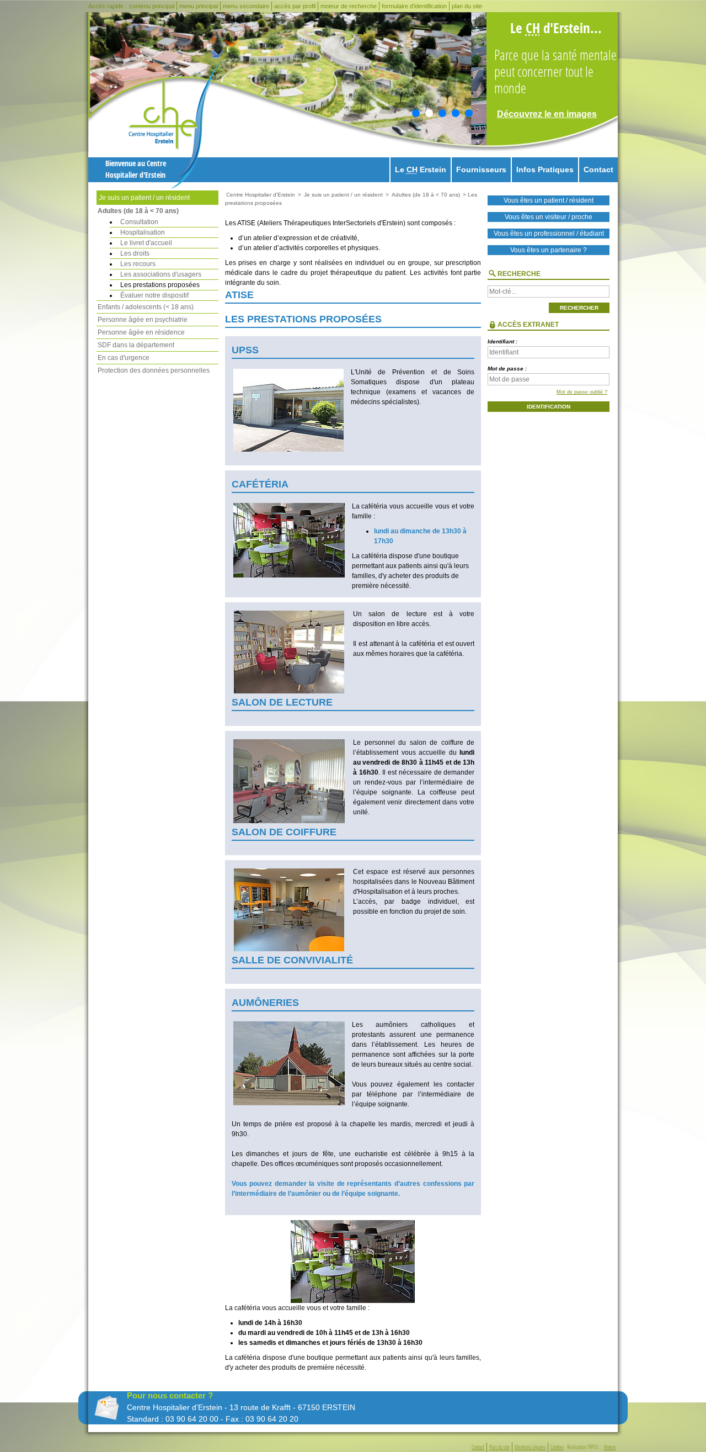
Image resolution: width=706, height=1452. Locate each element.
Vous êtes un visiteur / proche (548, 217)
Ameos (610, 1447)
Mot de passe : (507, 368)
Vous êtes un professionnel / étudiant (549, 233)
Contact (598, 169)
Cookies (557, 1447)
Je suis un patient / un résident (144, 198)
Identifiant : (502, 341)
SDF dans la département (136, 345)
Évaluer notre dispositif (154, 295)
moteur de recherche (348, 6)
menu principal (198, 6)
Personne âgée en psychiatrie (143, 320)
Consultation (139, 222)
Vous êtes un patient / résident (548, 200)
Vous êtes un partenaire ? (548, 250)
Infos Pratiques (545, 169)
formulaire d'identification (414, 6)
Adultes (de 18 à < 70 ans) (138, 211)
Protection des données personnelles (154, 370)
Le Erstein (420, 169)
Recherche (519, 274)
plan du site (467, 6)
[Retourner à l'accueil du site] (176, 124)
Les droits (134, 253)
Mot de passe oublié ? (582, 392)
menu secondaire (246, 6)
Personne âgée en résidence (141, 332)
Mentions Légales (530, 1447)
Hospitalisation (142, 232)
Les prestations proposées (160, 285)
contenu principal (151, 6)
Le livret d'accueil (146, 243)
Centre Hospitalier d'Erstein (260, 195)
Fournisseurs (481, 169)
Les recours (138, 264)
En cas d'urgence (123, 358)
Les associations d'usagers (160, 274)
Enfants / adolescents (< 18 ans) (146, 307)
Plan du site (499, 1447)
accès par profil (294, 6)
